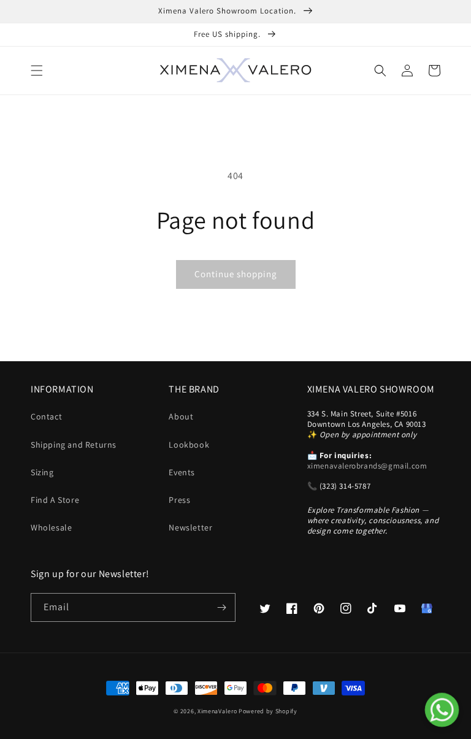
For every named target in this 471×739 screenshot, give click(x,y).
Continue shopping (235, 274)
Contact (46, 416)
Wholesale (51, 527)
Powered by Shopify (268, 711)
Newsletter (190, 527)
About (181, 416)
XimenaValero (217, 711)
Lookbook (189, 444)
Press (179, 499)
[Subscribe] (221, 607)
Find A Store (55, 499)
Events (182, 472)
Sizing (42, 472)
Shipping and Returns (74, 444)
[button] (36, 70)
